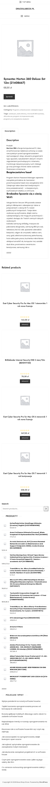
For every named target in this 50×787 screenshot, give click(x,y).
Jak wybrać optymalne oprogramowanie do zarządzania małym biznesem (21, 745)
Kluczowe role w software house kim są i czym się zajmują (23, 730)
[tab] (10, 131)
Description (10, 131)
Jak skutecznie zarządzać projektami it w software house (24, 753)
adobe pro (12, 114)
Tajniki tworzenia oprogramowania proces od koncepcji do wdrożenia (21, 707)
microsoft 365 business (35, 114)
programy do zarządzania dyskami (16, 119)
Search (5, 504)
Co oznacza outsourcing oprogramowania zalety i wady (23, 768)
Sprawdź (9, 97)
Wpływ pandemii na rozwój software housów (21, 701)
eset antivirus (21, 114)
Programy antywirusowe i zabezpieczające (28, 110)
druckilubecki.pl (25, 8)
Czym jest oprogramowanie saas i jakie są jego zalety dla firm (22, 760)
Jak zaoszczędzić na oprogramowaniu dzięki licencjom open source (21, 738)
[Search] (46, 508)
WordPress (43, 782)
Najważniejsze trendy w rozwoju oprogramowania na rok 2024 (24, 722)
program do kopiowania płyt (23, 116)
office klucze (8, 116)
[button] (25, 16)
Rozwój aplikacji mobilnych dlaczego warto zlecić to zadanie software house (24, 715)
